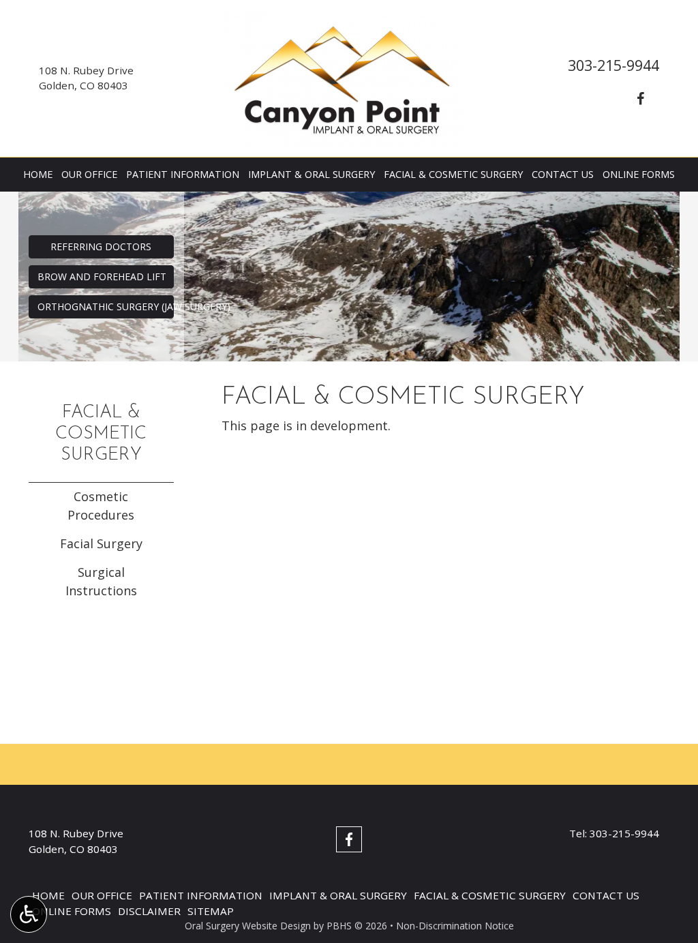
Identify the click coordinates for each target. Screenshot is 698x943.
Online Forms (639, 174)
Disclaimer (149, 911)
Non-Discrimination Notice (455, 925)
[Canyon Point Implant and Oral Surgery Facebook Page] (640, 99)
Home (37, 174)
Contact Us (563, 174)
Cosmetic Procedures (100, 505)
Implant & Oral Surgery (311, 174)
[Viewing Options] (28, 914)
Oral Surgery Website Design (248, 925)
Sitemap (210, 911)
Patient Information (182, 174)
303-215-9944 (613, 65)
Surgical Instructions (101, 581)
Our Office (89, 174)
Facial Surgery (101, 543)
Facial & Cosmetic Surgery (453, 174)
